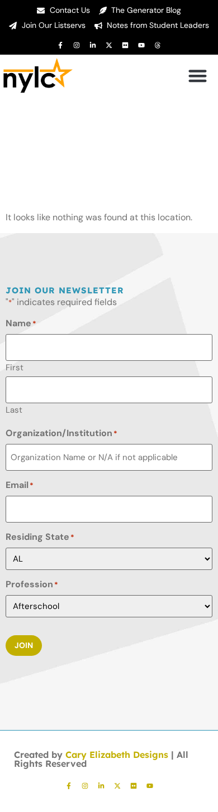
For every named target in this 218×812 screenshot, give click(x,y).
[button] (198, 75)
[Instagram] (76, 45)
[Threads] (157, 45)
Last (14, 409)
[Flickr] (125, 45)
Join (24, 645)
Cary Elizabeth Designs (116, 754)
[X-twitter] (109, 45)
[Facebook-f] (60, 45)
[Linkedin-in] (92, 45)
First (14, 367)
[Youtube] (141, 45)
